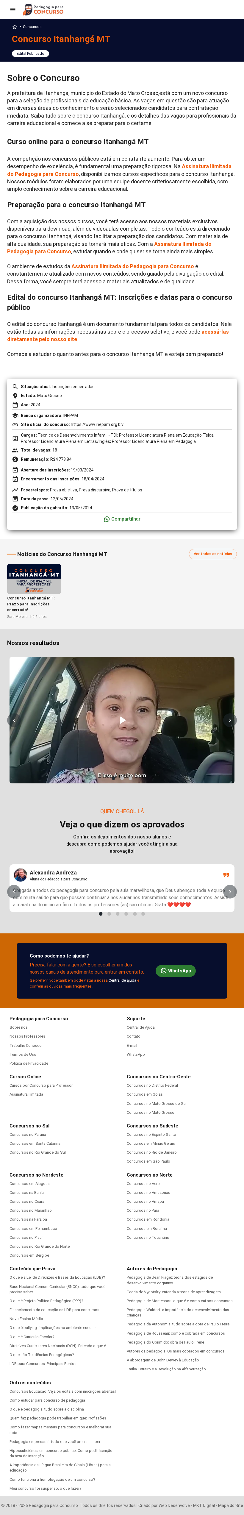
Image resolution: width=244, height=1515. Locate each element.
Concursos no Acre (143, 1183)
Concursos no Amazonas (148, 1192)
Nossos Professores (27, 1036)
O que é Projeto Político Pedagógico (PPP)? (46, 1301)
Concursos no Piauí (26, 1237)
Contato (133, 1036)
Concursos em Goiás (145, 1094)
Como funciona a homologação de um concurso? (52, 1479)
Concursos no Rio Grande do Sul (38, 1152)
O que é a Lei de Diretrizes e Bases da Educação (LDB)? (57, 1277)
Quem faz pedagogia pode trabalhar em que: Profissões (58, 1418)
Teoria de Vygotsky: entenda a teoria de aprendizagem (174, 1292)
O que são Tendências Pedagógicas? (42, 1354)
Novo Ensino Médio (26, 1318)
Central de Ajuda (141, 1027)
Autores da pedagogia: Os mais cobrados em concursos (176, 1351)
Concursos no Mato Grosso (150, 1112)
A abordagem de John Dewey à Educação (163, 1360)
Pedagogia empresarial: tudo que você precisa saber (55, 1441)
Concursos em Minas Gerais (151, 1143)
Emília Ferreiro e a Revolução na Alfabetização (166, 1369)
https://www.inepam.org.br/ (97, 424)
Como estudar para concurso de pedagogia (47, 1400)
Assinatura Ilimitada (26, 1094)
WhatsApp (179, 971)
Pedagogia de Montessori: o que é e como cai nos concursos (180, 1301)
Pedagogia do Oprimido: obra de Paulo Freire (165, 1342)
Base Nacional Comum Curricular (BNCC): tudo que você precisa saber (57, 1289)
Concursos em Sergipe (29, 1255)
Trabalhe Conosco (26, 1045)
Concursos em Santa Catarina (35, 1143)
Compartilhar (125, 519)
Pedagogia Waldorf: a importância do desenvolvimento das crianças (178, 1312)
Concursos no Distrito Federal (152, 1085)
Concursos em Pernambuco (33, 1228)
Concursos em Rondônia (148, 1219)
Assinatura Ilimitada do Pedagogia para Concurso (132, 266)
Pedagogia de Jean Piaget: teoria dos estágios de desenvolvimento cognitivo (170, 1280)
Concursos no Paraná (28, 1134)
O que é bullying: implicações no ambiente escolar (53, 1327)
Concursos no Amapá (145, 1201)
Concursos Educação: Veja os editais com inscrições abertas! (63, 1391)
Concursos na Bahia (27, 1192)
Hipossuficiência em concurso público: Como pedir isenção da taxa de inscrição (61, 1453)
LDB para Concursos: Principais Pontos (43, 1363)
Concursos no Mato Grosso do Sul (157, 1103)
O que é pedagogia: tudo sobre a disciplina (47, 1409)
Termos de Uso (23, 1054)
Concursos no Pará (143, 1210)
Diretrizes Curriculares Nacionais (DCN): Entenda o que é (58, 1346)
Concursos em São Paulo (148, 1161)
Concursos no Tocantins (148, 1237)
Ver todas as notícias (213, 554)
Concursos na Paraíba (28, 1219)
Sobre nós (19, 1027)
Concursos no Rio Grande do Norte (40, 1246)
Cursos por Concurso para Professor (41, 1085)
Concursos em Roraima (147, 1228)
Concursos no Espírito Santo (151, 1134)
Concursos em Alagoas (30, 1183)
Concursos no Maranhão (31, 1210)
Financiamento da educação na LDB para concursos (54, 1310)
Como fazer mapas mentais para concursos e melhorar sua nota (60, 1430)
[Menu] (12, 9)
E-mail (132, 1045)
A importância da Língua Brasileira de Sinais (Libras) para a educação (60, 1467)
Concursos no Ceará (27, 1201)
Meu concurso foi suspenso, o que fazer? (46, 1488)
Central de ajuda (122, 980)
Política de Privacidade (29, 1063)
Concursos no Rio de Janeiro (152, 1152)
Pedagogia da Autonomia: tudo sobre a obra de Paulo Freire (178, 1324)
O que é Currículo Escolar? (32, 1337)
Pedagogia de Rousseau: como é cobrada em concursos (176, 1333)
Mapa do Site (230, 1505)
